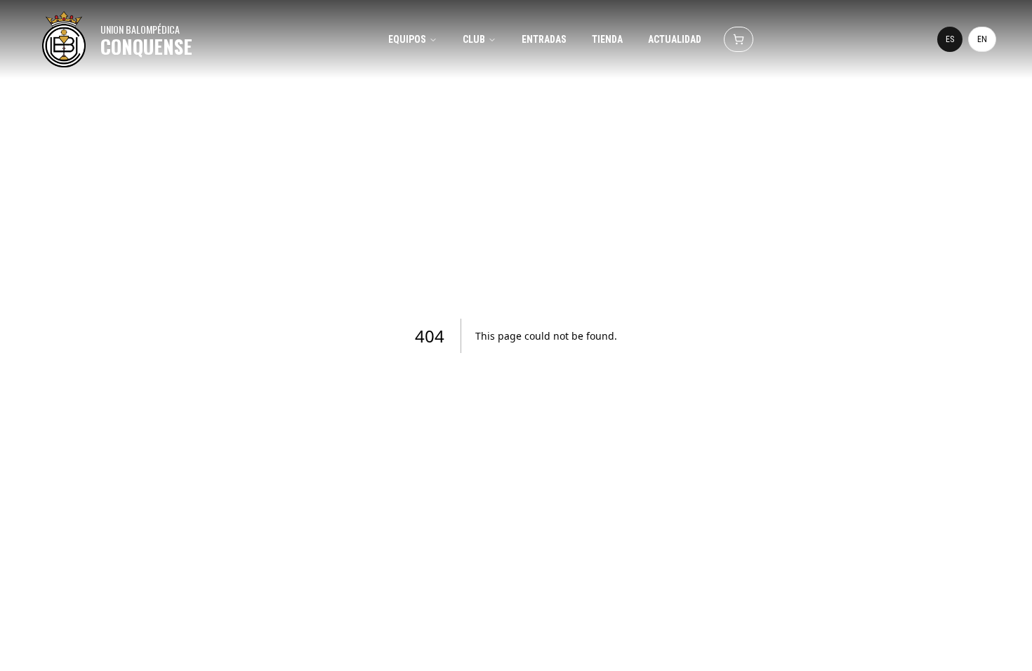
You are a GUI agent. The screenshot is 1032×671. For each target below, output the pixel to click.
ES (950, 39)
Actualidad (674, 39)
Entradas (544, 39)
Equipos (407, 39)
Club (474, 39)
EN (982, 39)
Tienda (607, 39)
